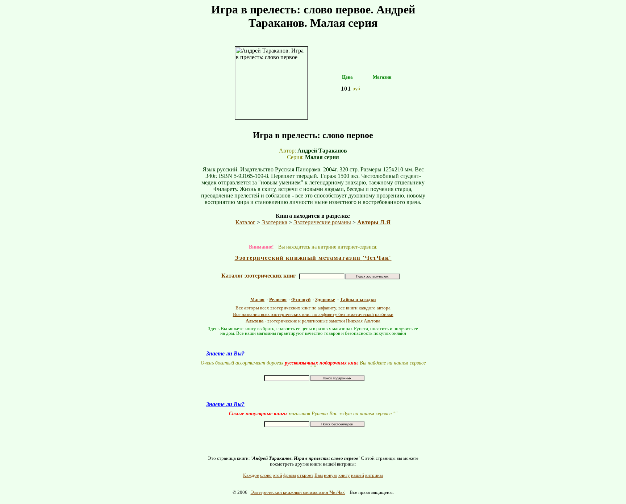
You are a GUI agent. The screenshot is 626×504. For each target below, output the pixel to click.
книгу (344, 475)
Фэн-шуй (300, 299)
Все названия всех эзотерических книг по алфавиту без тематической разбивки (313, 314)
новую (330, 475)
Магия (257, 299)
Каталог (245, 222)
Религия (278, 299)
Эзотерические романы (322, 222)
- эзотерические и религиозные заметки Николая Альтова (313, 321)
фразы (289, 475)
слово (266, 475)
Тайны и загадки (358, 299)
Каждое (251, 475)
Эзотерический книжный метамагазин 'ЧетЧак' (298, 492)
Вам (318, 475)
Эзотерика (274, 222)
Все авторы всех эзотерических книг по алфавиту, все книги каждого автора (313, 308)
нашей (357, 475)
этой (277, 475)
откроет (305, 475)
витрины (374, 475)
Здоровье (325, 299)
